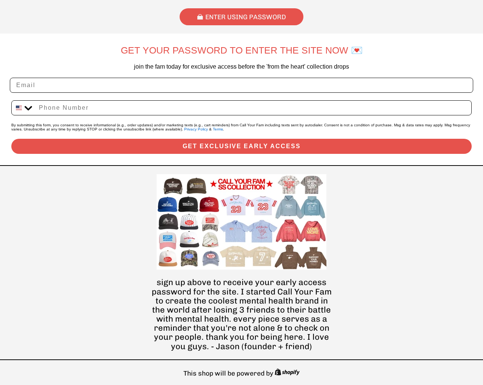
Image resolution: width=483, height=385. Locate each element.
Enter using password (245, 17)
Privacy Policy (196, 129)
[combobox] (23, 108)
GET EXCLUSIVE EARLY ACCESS (242, 146)
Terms (218, 129)
